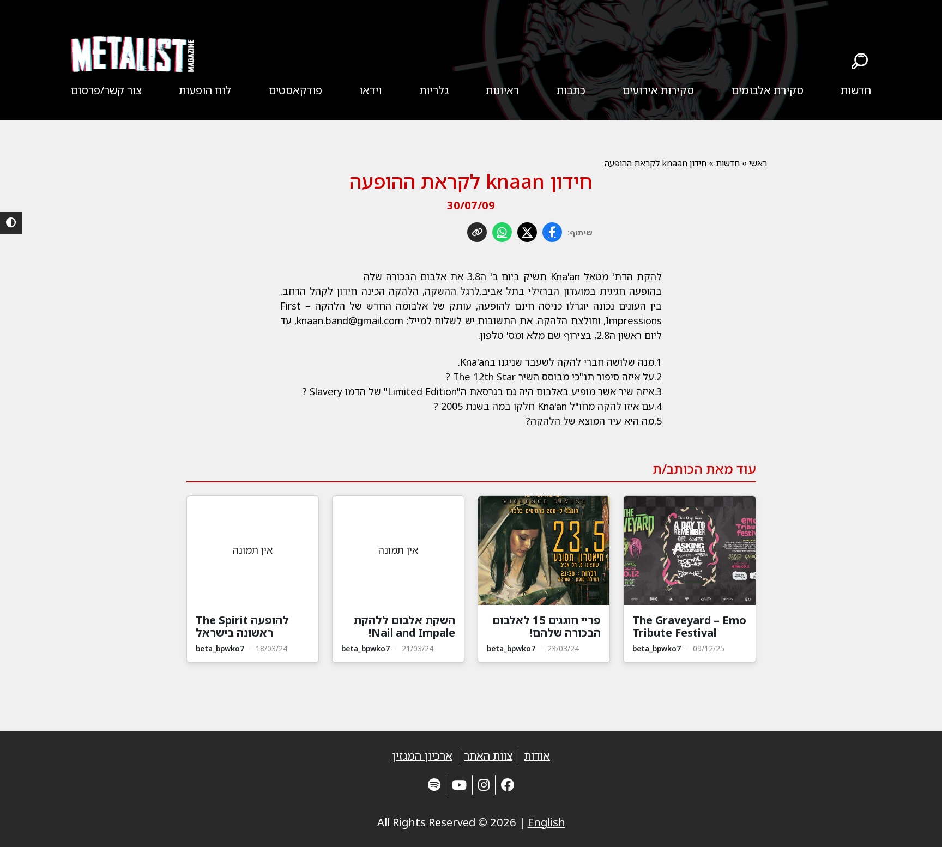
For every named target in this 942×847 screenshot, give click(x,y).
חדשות (856, 90)
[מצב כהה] (11, 223)
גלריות (434, 90)
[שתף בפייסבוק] (552, 232)
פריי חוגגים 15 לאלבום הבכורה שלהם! (546, 626)
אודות (537, 755)
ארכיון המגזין (422, 755)
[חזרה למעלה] (915, 825)
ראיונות (502, 90)
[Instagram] (484, 785)
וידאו (370, 90)
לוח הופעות (205, 90)
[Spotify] (434, 785)
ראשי (758, 163)
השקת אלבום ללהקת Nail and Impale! (404, 626)
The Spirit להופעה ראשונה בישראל (242, 626)
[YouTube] (459, 785)
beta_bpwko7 (656, 648)
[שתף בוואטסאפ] (502, 232)
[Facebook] (507, 785)
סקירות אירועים (658, 90)
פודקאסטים (295, 90)
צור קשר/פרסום (106, 90)
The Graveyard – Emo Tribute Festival (689, 626)
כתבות (571, 90)
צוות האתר (488, 755)
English (546, 822)
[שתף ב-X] (527, 232)
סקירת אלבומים (768, 90)
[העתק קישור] (477, 232)
